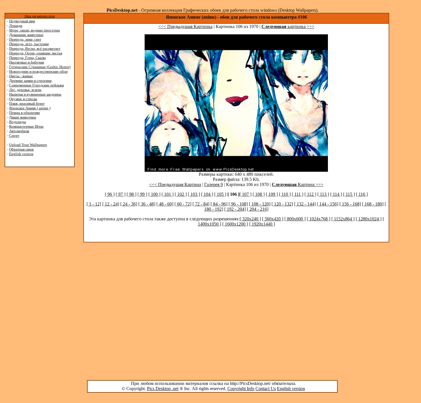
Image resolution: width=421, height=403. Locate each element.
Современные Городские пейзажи (36, 85)
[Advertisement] (27, 258)
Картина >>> (297, 184)
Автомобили (19, 131)
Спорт (14, 135)
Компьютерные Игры (26, 126)
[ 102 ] (181, 194)
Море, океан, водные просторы (34, 30)
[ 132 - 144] (305, 203)
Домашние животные (26, 35)
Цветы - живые (21, 76)
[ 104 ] (207, 194)
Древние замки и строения (30, 80)
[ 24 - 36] (128, 203)
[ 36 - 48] (146, 203)
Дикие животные (22, 117)
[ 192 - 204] (235, 209)
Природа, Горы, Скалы (27, 58)
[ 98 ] (131, 194)
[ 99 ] (142, 194)
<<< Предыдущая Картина (175, 184)
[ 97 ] (120, 194)
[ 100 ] (154, 194)
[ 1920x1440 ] (262, 224)
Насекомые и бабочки (26, 62)
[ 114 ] (336, 194)
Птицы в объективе (24, 112)
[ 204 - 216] (257, 209)
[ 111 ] (297, 194)
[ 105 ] (220, 194)
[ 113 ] (323, 194)
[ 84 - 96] (218, 203)
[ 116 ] (362, 194)
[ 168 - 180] (372, 203)
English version (21, 154)
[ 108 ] (259, 194)
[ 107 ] (245, 194)
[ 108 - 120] (259, 203)
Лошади (15, 25)
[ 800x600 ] (295, 218)
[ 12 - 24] (110, 203)
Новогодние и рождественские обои (38, 71)
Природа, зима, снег (25, 39)
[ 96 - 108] (238, 203)
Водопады (17, 122)
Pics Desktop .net (162, 388)
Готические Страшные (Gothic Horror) (39, 67)
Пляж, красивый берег (27, 103)
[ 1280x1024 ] (368, 218)
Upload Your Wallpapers (28, 145)
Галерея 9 (213, 184)
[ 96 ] (110, 194)
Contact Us (265, 388)
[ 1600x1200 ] (235, 224)
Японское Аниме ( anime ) (29, 108)
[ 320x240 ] (250, 218)
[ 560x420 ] (272, 218)
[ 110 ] (285, 194)
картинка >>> (287, 26)
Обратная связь (21, 149)
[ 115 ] (349, 194)
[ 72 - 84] (200, 203)
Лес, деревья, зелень (25, 90)
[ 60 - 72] (182, 203)
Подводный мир (22, 21)
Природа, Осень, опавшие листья (35, 53)
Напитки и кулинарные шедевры (35, 94)
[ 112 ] (310, 194)
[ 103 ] (194, 194)
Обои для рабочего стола (40, 16)
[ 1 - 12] (93, 203)
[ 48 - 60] (164, 203)
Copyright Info (240, 388)
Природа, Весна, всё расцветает (34, 48)
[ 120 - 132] (282, 203)
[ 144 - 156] (327, 203)
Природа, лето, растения (29, 44)
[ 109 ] (272, 194)
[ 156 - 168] (350, 203)
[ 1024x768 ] (318, 218)
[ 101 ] (168, 194)
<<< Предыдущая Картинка (185, 26)
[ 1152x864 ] (343, 218)
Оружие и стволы (23, 99)
